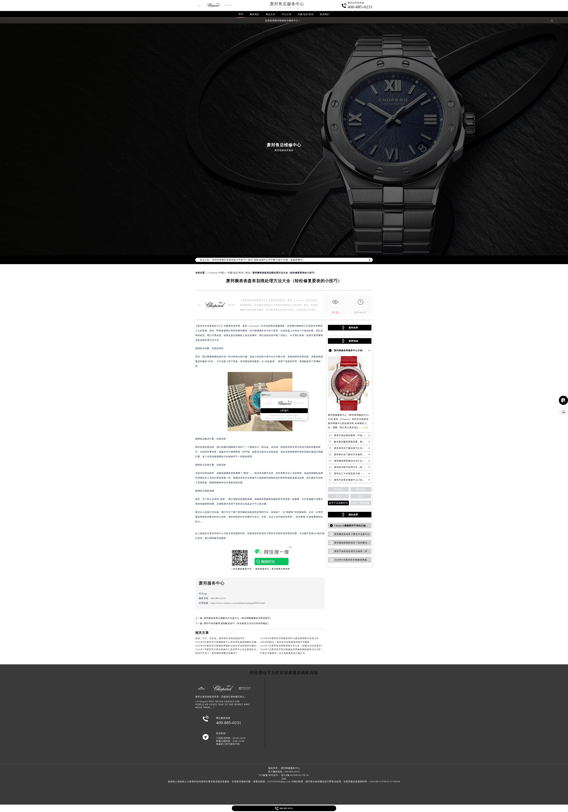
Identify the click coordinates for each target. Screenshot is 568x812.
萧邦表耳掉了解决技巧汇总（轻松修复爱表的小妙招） (362, 448)
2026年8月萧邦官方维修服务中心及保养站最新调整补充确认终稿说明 (231, 642)
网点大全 (270, 14)
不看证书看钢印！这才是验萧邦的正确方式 (282, 653)
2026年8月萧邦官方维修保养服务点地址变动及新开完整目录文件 (229, 646)
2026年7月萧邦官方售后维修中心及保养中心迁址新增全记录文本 (229, 649)
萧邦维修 (361, 489)
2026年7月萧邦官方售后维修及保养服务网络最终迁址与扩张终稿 (294, 649)
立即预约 (284, 410)
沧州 (361, 496)
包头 (338, 496)
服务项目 (254, 14)
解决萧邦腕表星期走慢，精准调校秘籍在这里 (357, 442)
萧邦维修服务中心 (290, 768)
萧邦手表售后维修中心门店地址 (350, 480)
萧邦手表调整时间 (338, 503)
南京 (248, 273)
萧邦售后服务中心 (287, 4)
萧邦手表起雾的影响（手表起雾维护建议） (356, 435)
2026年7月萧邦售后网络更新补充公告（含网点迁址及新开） (291, 646)
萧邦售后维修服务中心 (209, 326)
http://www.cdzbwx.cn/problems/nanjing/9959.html (238, 603)
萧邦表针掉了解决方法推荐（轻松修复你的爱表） (360, 454)
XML (284, 779)
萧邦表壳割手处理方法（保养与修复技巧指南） (359, 467)
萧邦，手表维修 (361, 503)
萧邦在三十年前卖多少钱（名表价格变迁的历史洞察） (362, 473)
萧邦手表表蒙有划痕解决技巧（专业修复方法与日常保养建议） (237, 623)
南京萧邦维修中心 (214, 533)
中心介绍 (286, 14)
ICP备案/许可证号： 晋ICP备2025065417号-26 (284, 775)
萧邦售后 (338, 489)
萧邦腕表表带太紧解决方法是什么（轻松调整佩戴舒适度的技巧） (238, 618)
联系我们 (324, 14)
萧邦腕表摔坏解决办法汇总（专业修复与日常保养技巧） (363, 461)
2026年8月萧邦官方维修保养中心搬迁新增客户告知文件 (289, 638)
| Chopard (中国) (216, 273)
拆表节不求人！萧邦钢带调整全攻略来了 (216, 653)
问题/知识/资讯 (305, 14)
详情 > (366, 427)
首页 (241, 14)
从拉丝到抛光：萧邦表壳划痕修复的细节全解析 (285, 642)
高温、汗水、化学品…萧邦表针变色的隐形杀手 (220, 638)
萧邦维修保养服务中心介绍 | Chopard (354, 350)
